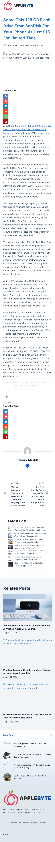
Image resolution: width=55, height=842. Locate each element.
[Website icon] (27, 466)
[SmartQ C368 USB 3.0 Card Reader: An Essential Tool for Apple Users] (7, 756)
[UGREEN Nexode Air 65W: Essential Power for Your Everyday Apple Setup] (27, 696)
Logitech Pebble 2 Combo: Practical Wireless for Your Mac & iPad (32, 777)
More (7, 834)
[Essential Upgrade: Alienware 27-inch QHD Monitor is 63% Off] (7, 745)
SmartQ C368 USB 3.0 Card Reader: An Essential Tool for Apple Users (33, 755)
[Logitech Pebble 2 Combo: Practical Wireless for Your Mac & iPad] (7, 777)
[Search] (51, 5)
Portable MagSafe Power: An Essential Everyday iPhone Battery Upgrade (32, 766)
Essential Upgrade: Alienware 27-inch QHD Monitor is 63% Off (30, 745)
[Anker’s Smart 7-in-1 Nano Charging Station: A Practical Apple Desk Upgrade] (27, 607)
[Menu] (46, 5)
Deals (41, 45)
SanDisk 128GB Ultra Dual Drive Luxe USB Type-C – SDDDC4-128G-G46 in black (27, 129)
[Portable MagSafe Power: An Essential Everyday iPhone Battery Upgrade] (7, 766)
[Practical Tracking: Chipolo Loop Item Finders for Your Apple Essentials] (27, 652)
